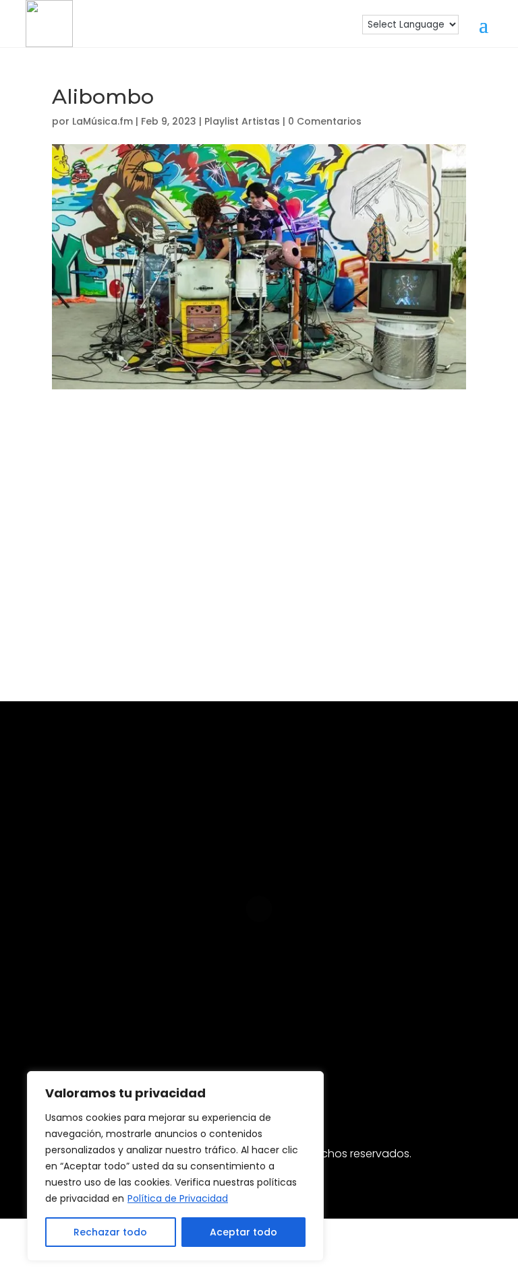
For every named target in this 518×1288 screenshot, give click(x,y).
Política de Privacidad (177, 1198)
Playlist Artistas (242, 121)
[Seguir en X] (367, 1018)
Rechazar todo (110, 1232)
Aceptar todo (243, 1232)
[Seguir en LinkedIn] (237, 1018)
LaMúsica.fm (102, 121)
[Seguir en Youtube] (280, 1018)
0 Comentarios (325, 121)
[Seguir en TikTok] (324, 1018)
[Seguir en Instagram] (151, 1018)
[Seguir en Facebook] (194, 1018)
